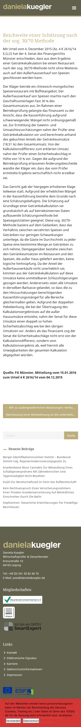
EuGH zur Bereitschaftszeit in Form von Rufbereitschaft (39, 482)
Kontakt (12, 652)
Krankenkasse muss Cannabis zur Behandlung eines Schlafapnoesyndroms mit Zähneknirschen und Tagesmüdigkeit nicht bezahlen (38, 472)
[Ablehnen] (76, 713)
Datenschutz (31, 720)
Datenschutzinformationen (24, 669)
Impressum (14, 675)
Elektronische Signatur (22, 658)
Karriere (12, 664)
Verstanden (13, 720)
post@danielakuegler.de (29, 578)
